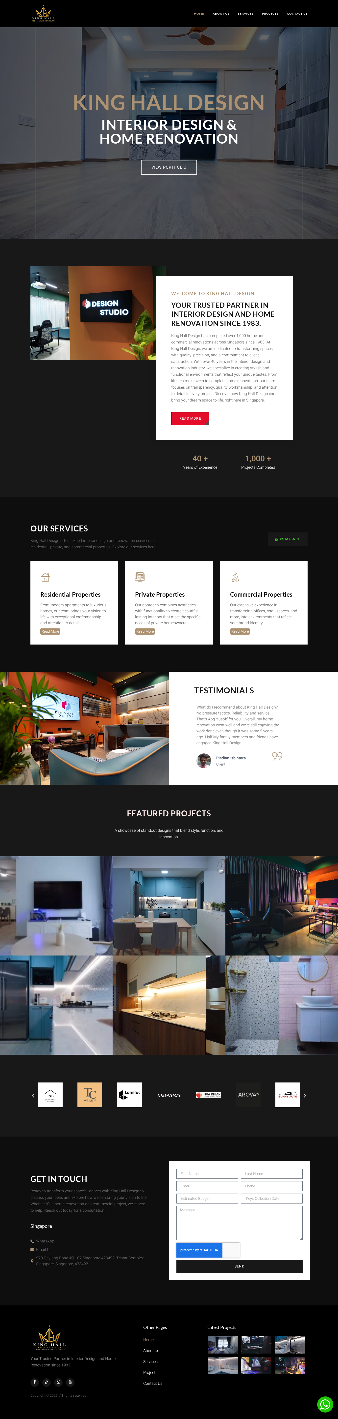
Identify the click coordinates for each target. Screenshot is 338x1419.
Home (199, 13)
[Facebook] (34, 1382)
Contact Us (297, 13)
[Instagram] (58, 1382)
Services (245, 13)
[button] (33, 1095)
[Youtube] (70, 1382)
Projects (270, 13)
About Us (221, 13)
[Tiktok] (46, 1382)
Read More (50, 631)
